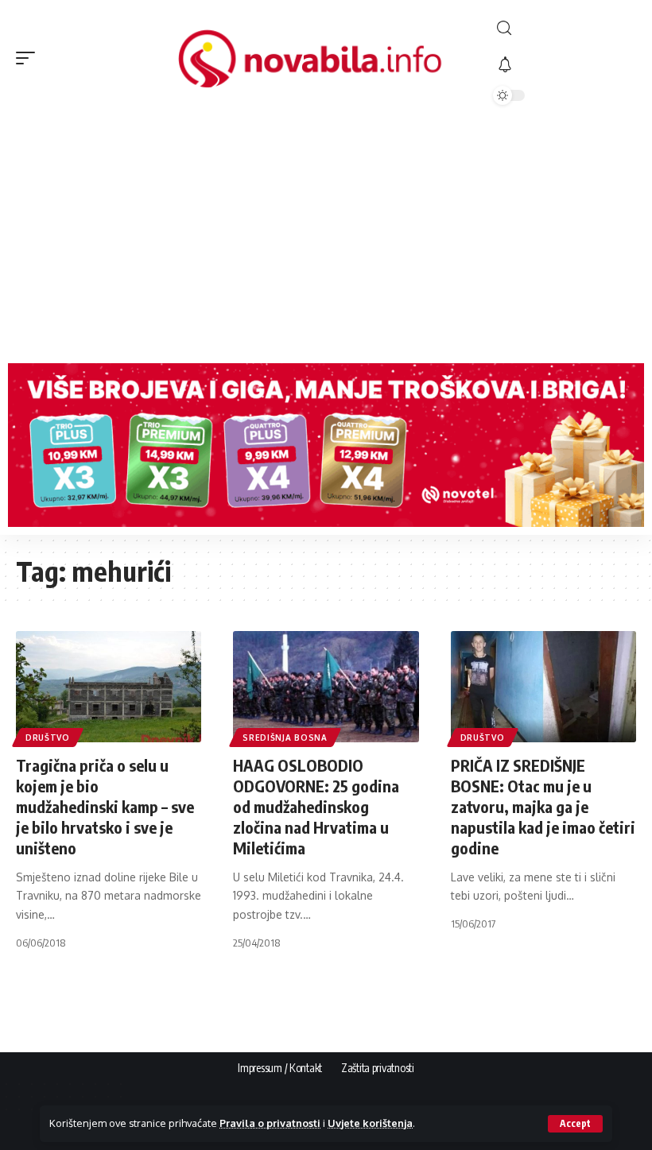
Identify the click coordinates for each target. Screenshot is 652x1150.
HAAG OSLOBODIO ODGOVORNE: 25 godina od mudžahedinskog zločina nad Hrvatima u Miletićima (316, 806)
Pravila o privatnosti (269, 1123)
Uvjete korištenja (370, 1123)
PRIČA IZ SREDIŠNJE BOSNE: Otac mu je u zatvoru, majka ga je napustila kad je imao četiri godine (543, 806)
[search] (564, 28)
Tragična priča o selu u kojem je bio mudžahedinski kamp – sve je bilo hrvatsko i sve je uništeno (105, 806)
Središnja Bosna (285, 737)
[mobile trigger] (29, 58)
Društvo (47, 737)
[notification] (564, 65)
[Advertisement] (326, 236)
